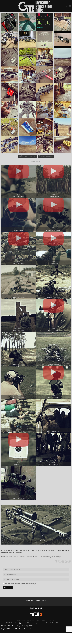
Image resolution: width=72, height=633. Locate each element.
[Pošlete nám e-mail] (62, 561)
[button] (2, 6)
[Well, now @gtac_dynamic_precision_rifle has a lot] (27, 22)
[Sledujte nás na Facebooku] (56, 561)
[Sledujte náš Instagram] (59, 561)
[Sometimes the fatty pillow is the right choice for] (9, 109)
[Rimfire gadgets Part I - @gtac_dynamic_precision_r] (44, 74)
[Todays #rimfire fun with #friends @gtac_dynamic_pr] (44, 127)
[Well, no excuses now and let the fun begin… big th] (9, 22)
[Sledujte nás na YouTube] (69, 561)
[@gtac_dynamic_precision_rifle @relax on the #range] (27, 39)
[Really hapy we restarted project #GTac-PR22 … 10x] (62, 109)
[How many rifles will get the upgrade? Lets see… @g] (44, 144)
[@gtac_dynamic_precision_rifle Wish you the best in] (62, 22)
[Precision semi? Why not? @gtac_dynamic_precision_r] (27, 109)
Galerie (32, 620)
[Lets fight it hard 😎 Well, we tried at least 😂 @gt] (62, 92)
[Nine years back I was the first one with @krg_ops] (27, 92)
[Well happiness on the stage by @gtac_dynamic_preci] (44, 39)
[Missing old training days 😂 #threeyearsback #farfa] (44, 22)
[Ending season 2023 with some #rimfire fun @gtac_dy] (9, 39)
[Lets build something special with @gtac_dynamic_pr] (44, 92)
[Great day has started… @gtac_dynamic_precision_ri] (9, 127)
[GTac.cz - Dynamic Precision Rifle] (35, 6)
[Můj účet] (67, 6)
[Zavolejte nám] (66, 561)
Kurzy (23, 620)
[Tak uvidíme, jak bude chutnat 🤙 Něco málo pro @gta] (27, 127)
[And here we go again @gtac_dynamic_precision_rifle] (44, 57)
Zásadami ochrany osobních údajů (50, 556)
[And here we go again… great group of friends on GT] (44, 109)
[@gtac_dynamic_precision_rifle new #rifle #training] (62, 39)
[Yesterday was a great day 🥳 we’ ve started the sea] (27, 74)
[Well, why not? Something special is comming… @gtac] (62, 144)
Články (38, 620)
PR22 (27, 620)
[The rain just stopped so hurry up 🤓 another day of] (62, 57)
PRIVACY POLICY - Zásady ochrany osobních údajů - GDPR (16, 626)
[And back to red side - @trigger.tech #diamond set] (9, 92)
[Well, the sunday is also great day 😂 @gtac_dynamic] (9, 144)
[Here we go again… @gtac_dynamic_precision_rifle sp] (62, 127)
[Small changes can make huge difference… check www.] (9, 74)
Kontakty (52, 620)
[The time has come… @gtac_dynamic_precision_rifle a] (9, 57)
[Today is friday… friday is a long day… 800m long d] (27, 144)
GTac (18, 620)
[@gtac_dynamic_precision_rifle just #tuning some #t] (62, 74)
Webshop (45, 620)
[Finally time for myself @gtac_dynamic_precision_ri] (27, 57)
